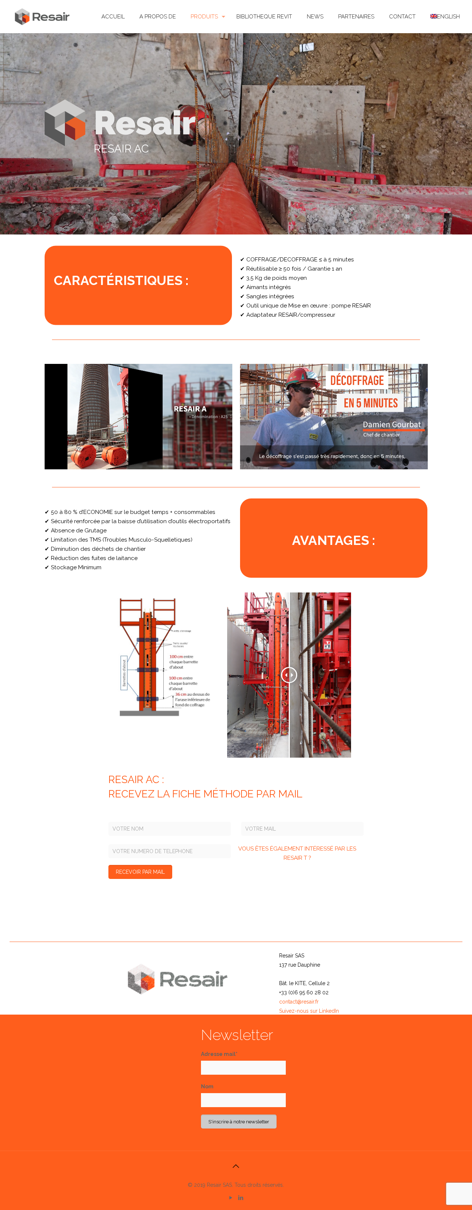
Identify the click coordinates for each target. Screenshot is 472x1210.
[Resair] (42, 16)
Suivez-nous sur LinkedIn (309, 1011)
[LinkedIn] (241, 1198)
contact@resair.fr (299, 1002)
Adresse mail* (219, 1054)
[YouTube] (231, 1198)
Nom (207, 1086)
